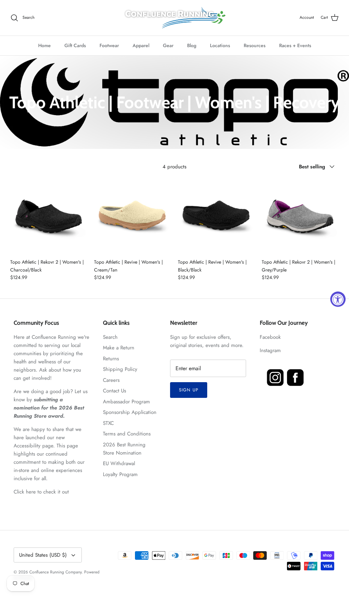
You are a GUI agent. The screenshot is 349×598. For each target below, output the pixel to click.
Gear (168, 45)
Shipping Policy (120, 369)
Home (44, 45)
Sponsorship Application (129, 412)
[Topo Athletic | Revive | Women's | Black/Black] (216, 216)
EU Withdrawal (119, 463)
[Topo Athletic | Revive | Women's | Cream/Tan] (132, 216)
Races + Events (295, 45)
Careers (111, 380)
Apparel (141, 45)
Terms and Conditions (127, 433)
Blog (191, 45)
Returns (111, 358)
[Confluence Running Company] (174, 18)
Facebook (270, 337)
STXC (108, 423)
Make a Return (118, 347)
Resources (254, 45)
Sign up (188, 390)
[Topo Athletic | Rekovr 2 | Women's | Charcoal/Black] (48, 216)
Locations (220, 45)
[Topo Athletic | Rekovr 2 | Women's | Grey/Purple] (300, 216)
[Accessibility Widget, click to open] (338, 299)
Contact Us (114, 390)
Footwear (109, 45)
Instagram (270, 350)
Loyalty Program (120, 474)
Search (110, 337)
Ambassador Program (126, 401)
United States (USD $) (43, 555)
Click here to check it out (41, 492)
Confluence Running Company (55, 572)
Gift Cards (75, 45)
